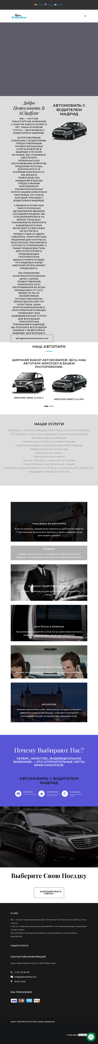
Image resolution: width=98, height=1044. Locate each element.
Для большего (35, 333)
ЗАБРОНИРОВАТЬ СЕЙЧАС (51, 892)
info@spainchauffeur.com (25, 977)
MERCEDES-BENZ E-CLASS (69, 394)
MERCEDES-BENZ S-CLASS (29, 399)
